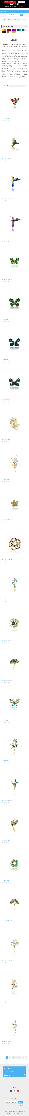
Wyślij (20, 1102)
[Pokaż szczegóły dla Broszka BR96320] (14, 384)
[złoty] (13, 32)
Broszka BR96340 (7, 760)
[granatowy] (18, 30)
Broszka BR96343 (7, 880)
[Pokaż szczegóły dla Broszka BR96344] (14, 905)
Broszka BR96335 (7, 560)
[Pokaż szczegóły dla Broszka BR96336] (14, 584)
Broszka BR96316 (7, 239)
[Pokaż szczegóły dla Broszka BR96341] (14, 785)
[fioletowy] (13, 30)
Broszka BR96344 (7, 920)
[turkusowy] (20, 30)
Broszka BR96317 (7, 279)
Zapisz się (9, 1105)
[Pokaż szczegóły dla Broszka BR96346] (14, 985)
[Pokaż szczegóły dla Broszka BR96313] (14, 103)
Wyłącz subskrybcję (18, 1105)
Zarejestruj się (8, 6)
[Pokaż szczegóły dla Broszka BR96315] (14, 183)
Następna (23, 1057)
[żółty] (3, 30)
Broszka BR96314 (7, 159)
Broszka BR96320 (7, 399)
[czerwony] (8, 30)
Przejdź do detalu (10, 2)
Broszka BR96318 (7, 319)
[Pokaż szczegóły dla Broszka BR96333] (14, 464)
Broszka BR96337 (7, 640)
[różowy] (15, 30)
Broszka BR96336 (7, 600)
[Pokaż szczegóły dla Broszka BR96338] (14, 665)
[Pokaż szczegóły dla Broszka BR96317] (14, 264)
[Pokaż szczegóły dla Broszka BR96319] (14, 344)
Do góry (4, 19)
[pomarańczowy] (5, 30)
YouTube (14, 1091)
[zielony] (23, 30)
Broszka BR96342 (7, 840)
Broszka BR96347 (7, 1041)
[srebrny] (15, 32)
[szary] (8, 32)
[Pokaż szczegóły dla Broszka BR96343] (14, 865)
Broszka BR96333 (7, 479)
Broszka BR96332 (7, 439)
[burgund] (10, 30)
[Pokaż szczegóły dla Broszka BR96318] (14, 304)
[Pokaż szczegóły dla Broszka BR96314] (14, 143)
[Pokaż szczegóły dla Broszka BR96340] (14, 745)
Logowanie (14, 6)
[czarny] (5, 32)
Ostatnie (26, 1057)
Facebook (11, 1091)
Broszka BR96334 (7, 520)
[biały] (10, 32)
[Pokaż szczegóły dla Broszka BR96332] (14, 424)
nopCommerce (18, 1113)
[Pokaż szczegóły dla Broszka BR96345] (14, 945)
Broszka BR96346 (7, 1001)
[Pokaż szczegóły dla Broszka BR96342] (14, 825)
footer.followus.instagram (18, 1091)
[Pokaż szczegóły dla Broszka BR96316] (14, 223)
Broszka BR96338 (7, 680)
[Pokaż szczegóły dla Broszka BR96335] (14, 544)
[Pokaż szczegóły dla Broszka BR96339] (14, 705)
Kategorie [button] (4, 11)
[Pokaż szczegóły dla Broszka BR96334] (14, 504)
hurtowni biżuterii (22, 58)
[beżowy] (25, 30)
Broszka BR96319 (7, 359)
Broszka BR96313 (7, 118)
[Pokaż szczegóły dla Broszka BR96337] (14, 624)
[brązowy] (3, 32)
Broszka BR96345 (7, 961)
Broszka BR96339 (7, 720)
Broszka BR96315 (7, 199)
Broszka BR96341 (7, 800)
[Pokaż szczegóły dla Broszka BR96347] (14, 1025)
